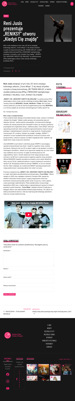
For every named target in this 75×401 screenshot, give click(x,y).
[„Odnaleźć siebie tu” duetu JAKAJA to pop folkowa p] (43, 369)
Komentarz (7, 250)
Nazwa (6, 268)
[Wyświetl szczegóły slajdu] (64, 146)
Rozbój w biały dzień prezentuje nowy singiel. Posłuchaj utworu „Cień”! (52, 311)
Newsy (6, 16)
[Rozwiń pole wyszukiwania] (72, 4)
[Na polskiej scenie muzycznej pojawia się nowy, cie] (55, 369)
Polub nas (19, 379)
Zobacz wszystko (64, 359)
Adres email (7, 277)
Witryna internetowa (9, 285)
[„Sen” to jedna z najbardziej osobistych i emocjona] (32, 369)
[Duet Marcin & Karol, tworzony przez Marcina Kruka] (67, 369)
